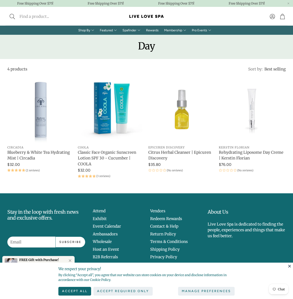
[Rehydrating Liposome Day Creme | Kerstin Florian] (252, 109)
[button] (42, 16)
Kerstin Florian (234, 147)
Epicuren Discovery (166, 147)
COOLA (83, 147)
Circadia (15, 147)
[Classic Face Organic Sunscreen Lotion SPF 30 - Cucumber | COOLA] (111, 109)
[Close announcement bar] (288, 3)
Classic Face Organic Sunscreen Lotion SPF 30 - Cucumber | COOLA (107, 158)
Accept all (74, 291)
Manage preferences (206, 291)
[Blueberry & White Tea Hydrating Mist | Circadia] (40, 109)
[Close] (289, 266)
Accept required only (123, 291)
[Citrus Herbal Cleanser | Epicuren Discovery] (181, 109)
